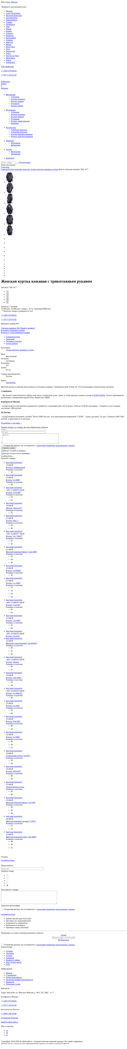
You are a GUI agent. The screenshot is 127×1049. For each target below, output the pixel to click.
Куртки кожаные (18, 99)
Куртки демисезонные (20, 121)
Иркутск (9, 42)
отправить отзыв (8, 914)
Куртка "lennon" (12, 662)
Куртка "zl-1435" (13, 636)
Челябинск (10, 24)
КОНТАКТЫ (99, 395)
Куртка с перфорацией (15, 467)
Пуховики (15, 103)
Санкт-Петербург (13, 13)
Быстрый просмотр (14, 462)
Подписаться (63, 940)
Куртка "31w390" (13, 620)
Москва (9, 11)
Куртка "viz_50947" (14, 536)
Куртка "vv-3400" (13, 583)
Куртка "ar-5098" (13, 480)
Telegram (14, 1018)
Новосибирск (11, 20)
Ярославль (10, 58)
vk (7, 1030)
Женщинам (10, 95)
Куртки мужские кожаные (22, 136)
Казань (9, 31)
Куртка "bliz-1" (12, 521)
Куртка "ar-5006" (13, 737)
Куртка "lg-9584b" (13, 570)
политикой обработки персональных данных (56, 445)
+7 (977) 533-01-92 (8, 75)
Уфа (7, 27)
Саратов (9, 33)
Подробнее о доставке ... (11, 423)
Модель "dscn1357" (14, 508)
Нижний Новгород (14, 16)
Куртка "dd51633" (13, 771)
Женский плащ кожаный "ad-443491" (21, 643)
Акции (9, 149)
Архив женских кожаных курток (20, 350)
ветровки (15, 123)
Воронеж (10, 36)
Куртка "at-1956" (13, 706)
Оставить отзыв (7, 860)
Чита (8, 49)
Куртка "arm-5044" (14, 678)
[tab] (13, 337)
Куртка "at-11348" (13, 492)
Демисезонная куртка (15, 787)
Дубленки (15, 97)
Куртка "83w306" (13, 721)
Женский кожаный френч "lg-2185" (21, 802)
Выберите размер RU (10, 324)
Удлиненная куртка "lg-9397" (18, 756)
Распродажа (11, 128)
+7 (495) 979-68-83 (8, 71)
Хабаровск (10, 62)
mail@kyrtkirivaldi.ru (9, 1022)
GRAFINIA (11, 383)
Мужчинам (10, 110)
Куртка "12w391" (13, 605)
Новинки (10, 141)
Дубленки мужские (19, 132)
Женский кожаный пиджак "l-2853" (21, 821)
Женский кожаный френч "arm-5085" (21, 552)
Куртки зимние (17, 101)
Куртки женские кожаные (22, 134)
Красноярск (11, 38)
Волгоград (10, 47)
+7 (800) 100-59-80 (8, 1014)
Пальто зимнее (17, 106)
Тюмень (9, 40)
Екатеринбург (12, 18)
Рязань (8, 45)
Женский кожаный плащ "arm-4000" (21, 837)
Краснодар (10, 51)
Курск (8, 60)
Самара (9, 22)
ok (7, 1033)
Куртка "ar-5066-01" (14, 693)
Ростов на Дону (12, 56)
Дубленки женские (19, 130)
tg (6, 1035)
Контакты (10, 158)
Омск (8, 53)
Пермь (8, 29)
